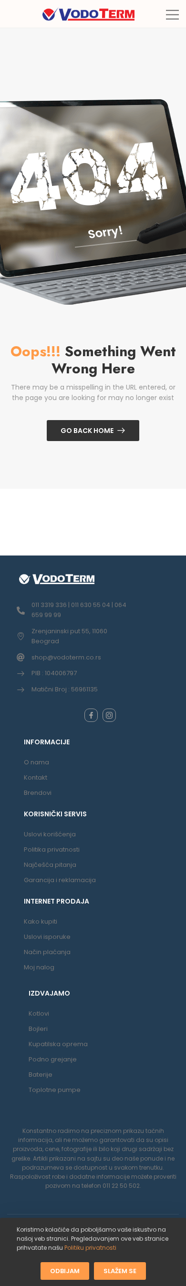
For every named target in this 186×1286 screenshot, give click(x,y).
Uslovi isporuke (47, 936)
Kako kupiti (40, 921)
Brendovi (38, 792)
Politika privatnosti (52, 849)
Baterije (40, 1074)
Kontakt (35, 777)
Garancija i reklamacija (60, 880)
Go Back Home (87, 430)
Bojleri (38, 1028)
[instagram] (109, 715)
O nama (36, 762)
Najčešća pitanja (50, 864)
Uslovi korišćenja (50, 834)
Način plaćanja (47, 952)
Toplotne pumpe (55, 1089)
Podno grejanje (53, 1059)
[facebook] (91, 715)
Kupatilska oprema (58, 1044)
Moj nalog (39, 967)
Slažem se (119, 1270)
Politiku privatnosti (90, 1248)
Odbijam (65, 1270)
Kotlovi (39, 1013)
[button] (172, 14)
